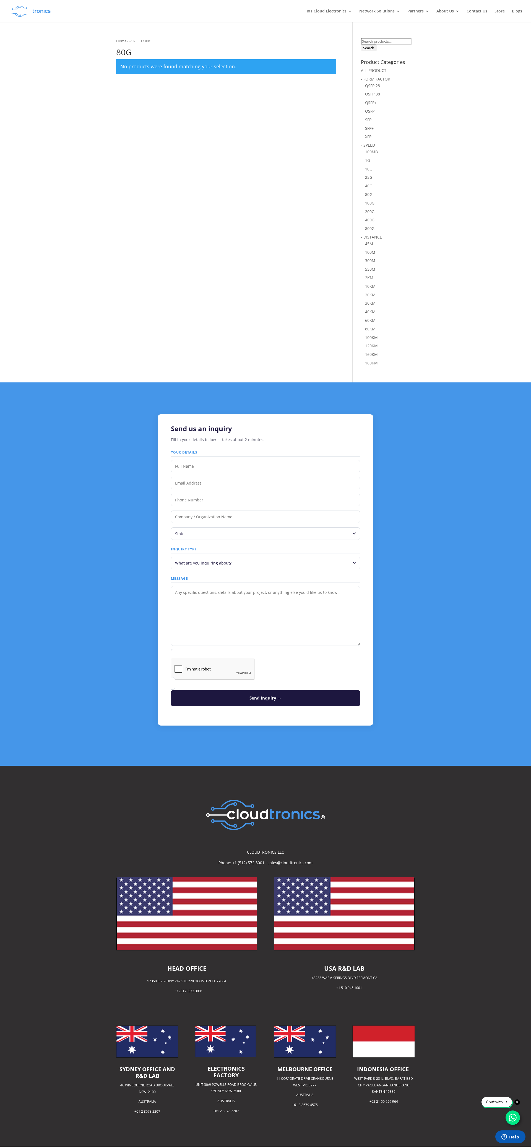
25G (368, 177)
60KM (370, 320)
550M (370, 269)
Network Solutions (377, 11)
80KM (370, 329)
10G (368, 169)
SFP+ (369, 128)
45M (369, 243)
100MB (371, 151)
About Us (445, 11)
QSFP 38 (372, 94)
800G (369, 228)
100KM (371, 337)
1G (367, 160)
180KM (371, 363)
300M (370, 260)
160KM (371, 354)
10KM (370, 286)
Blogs (517, 11)
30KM (370, 303)
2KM (369, 277)
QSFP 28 (372, 85)
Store (499, 11)
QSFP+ (371, 102)
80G (368, 194)
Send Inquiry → (265, 698)
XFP (368, 136)
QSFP (369, 111)
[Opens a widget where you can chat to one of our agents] (510, 1137)
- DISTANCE (371, 237)
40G (368, 185)
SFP (368, 119)
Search (368, 47)
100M (370, 252)
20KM (370, 294)
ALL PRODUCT (373, 70)
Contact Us (477, 11)
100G (369, 203)
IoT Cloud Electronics (327, 11)
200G (369, 211)
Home (121, 40)
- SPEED (135, 40)
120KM (371, 345)
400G (369, 219)
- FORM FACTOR (375, 79)
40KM (370, 311)
